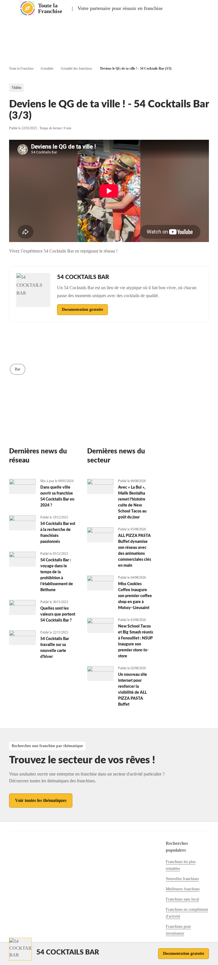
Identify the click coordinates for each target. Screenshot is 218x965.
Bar (17, 369)
